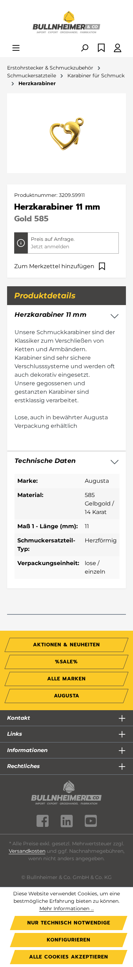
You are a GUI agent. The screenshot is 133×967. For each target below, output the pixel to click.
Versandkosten (27, 851)
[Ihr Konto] (117, 48)
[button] (66, 461)
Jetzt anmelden (50, 246)
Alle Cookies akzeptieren (68, 957)
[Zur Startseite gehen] (66, 23)
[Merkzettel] (101, 48)
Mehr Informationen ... (66, 908)
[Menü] (16, 48)
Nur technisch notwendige (68, 923)
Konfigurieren (68, 940)
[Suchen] (84, 48)
